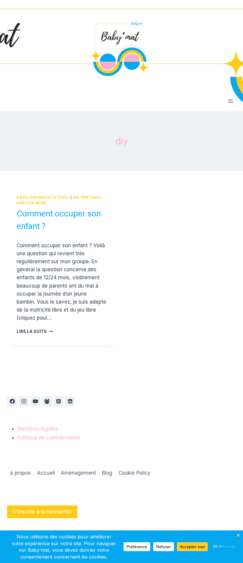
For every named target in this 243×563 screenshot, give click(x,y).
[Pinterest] (58, 401)
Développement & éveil (43, 197)
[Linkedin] (70, 401)
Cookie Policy (135, 473)
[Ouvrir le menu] (230, 101)
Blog (107, 473)
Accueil (46, 473)
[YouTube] (35, 401)
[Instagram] (24, 401)
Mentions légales (37, 429)
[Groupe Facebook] (47, 401)
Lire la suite (35, 331)
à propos (20, 473)
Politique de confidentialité (48, 438)
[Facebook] (12, 401)
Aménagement (78, 473)
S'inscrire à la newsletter (42, 511)
